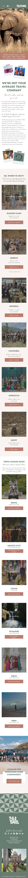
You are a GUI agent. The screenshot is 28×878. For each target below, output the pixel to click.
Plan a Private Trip (14, 781)
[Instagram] (5, 833)
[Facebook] (8, 833)
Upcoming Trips (14, 837)
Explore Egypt (14, 449)
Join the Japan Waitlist (14, 594)
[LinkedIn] (22, 833)
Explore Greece (14, 267)
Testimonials (14, 839)
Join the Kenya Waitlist (14, 508)
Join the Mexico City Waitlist (14, 551)
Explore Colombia (14, 360)
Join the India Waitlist (14, 681)
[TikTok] (11, 833)
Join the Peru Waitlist (14, 726)
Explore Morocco (14, 404)
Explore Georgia (14, 315)
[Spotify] (17, 833)
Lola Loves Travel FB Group (14, 840)
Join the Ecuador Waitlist (14, 636)
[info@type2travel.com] (20, 833)
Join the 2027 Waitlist (14, 222)
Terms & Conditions (14, 842)
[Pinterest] (14, 833)
